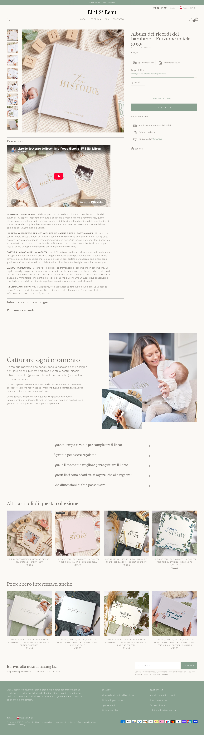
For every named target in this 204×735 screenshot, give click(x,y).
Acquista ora (164, 107)
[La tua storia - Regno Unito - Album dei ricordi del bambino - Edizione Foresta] (126, 533)
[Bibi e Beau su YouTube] (165, 8)
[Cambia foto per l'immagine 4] (12, 73)
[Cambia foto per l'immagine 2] (12, 47)
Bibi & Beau (26, 722)
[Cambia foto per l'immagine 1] (12, 35)
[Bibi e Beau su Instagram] (154, 8)
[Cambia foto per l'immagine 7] (12, 111)
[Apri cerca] (8, 19)
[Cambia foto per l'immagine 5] (12, 86)
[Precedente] (66, 2)
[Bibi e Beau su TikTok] (162, 8)
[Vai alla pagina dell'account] (190, 19)
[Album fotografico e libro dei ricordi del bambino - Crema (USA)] (29, 533)
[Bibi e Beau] (102, 12)
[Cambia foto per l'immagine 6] (12, 99)
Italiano (172, 8)
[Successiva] (138, 2)
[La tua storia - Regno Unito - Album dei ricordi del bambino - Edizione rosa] (77, 533)
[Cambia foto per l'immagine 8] (12, 124)
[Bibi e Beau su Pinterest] (158, 8)
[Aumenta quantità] (133, 88)
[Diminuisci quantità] (142, 88)
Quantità (135, 82)
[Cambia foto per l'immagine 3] (12, 60)
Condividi (139, 149)
